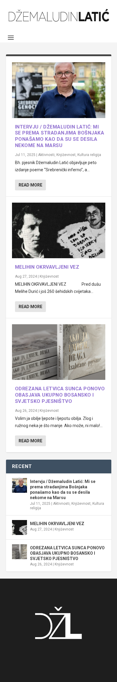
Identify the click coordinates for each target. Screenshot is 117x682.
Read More (30, 185)
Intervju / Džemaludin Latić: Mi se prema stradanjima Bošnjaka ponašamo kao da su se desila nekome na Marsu (59, 136)
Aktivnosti (46, 155)
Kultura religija (89, 155)
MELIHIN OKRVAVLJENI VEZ (47, 267)
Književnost (66, 155)
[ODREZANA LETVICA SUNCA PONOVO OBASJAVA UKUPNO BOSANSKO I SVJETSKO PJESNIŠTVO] (58, 352)
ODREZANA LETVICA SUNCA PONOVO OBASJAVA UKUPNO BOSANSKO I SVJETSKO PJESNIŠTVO (60, 395)
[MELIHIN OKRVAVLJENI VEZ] (58, 231)
